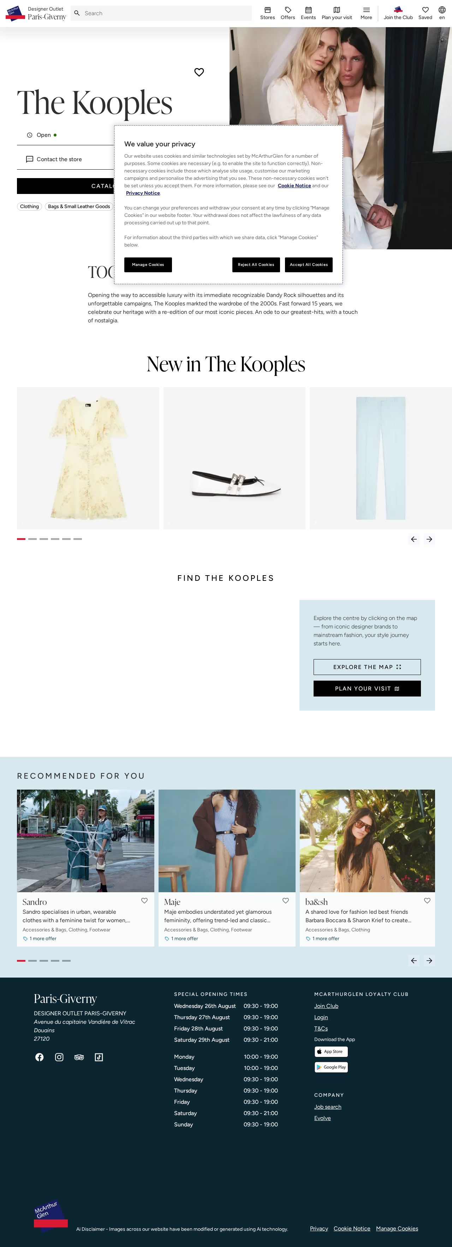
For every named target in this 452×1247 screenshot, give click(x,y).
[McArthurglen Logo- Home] (15, 14)
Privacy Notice (143, 193)
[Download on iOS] (331, 1052)
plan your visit (363, 688)
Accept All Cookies (309, 264)
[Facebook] (39, 1057)
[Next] (429, 539)
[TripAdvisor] (79, 1057)
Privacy (319, 1228)
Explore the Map (363, 667)
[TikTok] (99, 1057)
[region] (228, 205)
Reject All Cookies (256, 264)
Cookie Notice (352, 1228)
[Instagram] (59, 1057)
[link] (47, 14)
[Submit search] (77, 13)
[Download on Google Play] (331, 1067)
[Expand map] (155, 671)
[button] (144, 900)
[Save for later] (199, 72)
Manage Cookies (397, 1228)
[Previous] (414, 539)
